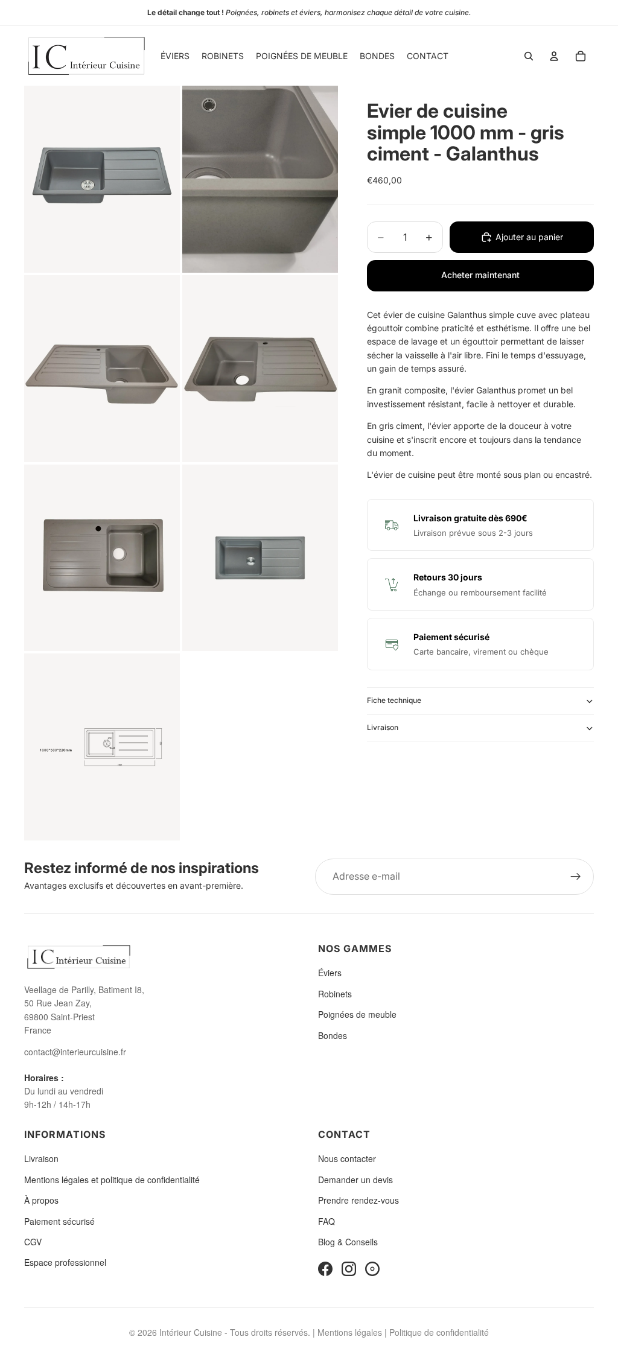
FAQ (326, 1221)
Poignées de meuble (357, 1014)
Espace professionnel (65, 1262)
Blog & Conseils (348, 1242)
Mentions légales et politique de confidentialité (112, 1180)
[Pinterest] (372, 1269)
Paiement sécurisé (59, 1221)
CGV (33, 1242)
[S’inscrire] (575, 876)
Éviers (330, 973)
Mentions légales (349, 1332)
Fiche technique (394, 700)
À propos (41, 1200)
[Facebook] (325, 1269)
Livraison (382, 727)
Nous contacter (347, 1158)
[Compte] (554, 56)
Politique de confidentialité (439, 1332)
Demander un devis (355, 1180)
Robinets (335, 994)
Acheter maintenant (480, 275)
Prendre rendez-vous (358, 1200)
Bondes (332, 1035)
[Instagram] (349, 1269)
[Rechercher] (528, 56)
